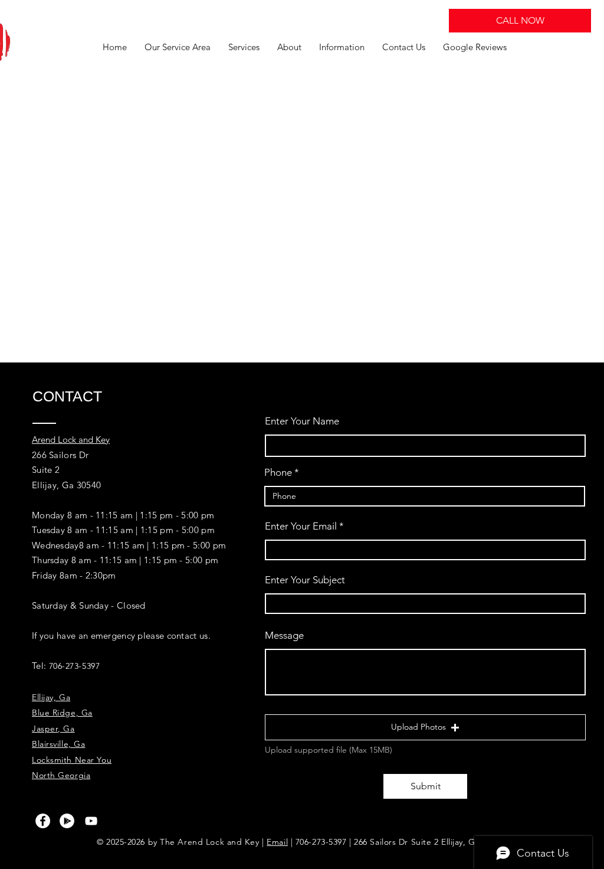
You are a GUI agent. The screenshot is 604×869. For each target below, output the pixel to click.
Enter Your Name (302, 421)
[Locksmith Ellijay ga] (42, 821)
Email (277, 842)
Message (284, 635)
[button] (425, 727)
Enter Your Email (301, 526)
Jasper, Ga (53, 728)
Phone (278, 473)
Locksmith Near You (71, 759)
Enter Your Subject (305, 580)
